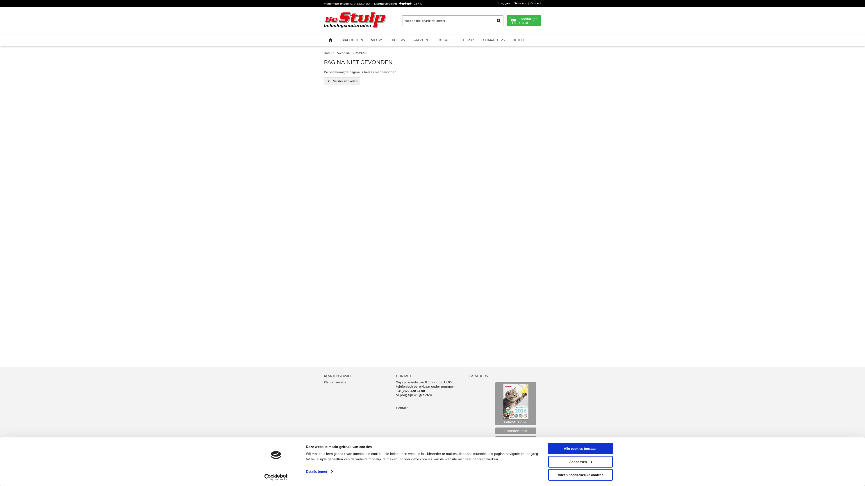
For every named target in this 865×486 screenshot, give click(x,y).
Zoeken (498, 21)
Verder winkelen (345, 81)
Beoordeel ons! (515, 431)
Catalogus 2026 (515, 422)
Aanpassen (578, 462)
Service (519, 3)
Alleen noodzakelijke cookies (580, 475)
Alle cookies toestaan (580, 448)
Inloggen (504, 3)
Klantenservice (335, 382)
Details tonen (316, 471)
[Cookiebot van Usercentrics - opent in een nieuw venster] (276, 477)
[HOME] (330, 40)
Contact (535, 3)
